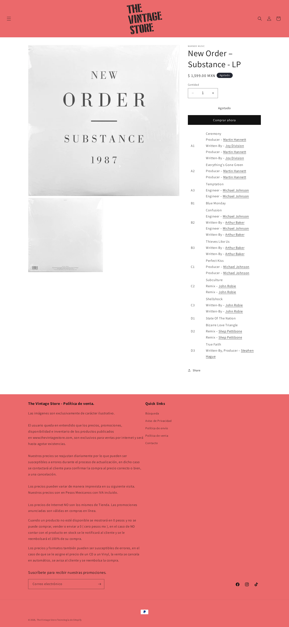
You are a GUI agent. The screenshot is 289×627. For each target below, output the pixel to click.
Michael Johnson (236, 190)
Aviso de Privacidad (158, 421)
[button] (9, 18)
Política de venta (156, 436)
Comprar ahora (224, 120)
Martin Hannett (234, 139)
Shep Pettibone (230, 331)
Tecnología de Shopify (69, 619)
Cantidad (193, 84)
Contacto (151, 443)
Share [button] (197, 370)
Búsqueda (152, 413)
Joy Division (234, 146)
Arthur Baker (234, 222)
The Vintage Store (47, 619)
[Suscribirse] (99, 584)
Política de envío (156, 428)
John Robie (227, 286)
